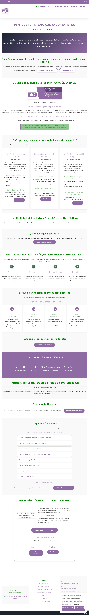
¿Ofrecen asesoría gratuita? (27, 460)
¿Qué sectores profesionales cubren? (29, 465)
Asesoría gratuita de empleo (44, 592)
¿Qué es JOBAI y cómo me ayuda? (28, 471)
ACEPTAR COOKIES (73, 610)
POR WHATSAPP (36, 553)
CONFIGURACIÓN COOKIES (67, 607)
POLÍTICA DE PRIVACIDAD (44, 601)
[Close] (85, 594)
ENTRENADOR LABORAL (44, 586)
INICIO (44, 580)
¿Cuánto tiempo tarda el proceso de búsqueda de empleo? (35, 437)
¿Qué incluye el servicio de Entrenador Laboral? (32, 443)
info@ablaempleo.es (13, 2)
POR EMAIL (53, 552)
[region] (73, 603)
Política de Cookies (75, 604)
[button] (86, 6)
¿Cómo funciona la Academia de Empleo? (30, 449)
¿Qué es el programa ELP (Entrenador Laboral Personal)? (35, 454)
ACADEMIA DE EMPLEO (44, 583)
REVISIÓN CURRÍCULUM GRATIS (44, 589)
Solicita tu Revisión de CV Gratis (44, 530)
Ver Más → (19, 200)
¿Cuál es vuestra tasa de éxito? (27, 476)
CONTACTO (44, 595)
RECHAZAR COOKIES (79, 607)
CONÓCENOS (45, 598)
